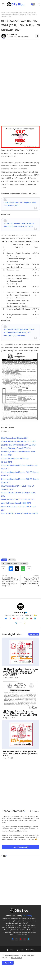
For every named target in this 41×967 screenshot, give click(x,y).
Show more (34, 634)
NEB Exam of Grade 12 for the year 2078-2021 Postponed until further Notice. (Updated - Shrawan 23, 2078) (20, 713)
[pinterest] (31, 618)
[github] (20, 623)
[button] (33, 4)
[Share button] (29, 568)
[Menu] (3, 4)
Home (3, 12)
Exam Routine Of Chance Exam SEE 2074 (18, 441)
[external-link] (22, 618)
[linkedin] (35, 618)
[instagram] (18, 618)
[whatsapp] (27, 618)
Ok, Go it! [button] (7, 963)
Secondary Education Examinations (19, 12)
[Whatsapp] (23, 568)
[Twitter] (17, 568)
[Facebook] (11, 568)
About (20, 950)
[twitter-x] (16, 939)
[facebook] (6, 618)
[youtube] (14, 618)
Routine (12, 560)
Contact (31, 950)
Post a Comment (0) (21, 847)
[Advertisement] (20, 62)
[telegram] (16, 623)
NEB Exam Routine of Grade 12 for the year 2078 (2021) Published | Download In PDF (20, 753)
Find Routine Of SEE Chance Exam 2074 (18, 500)
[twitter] (10, 618)
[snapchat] (25, 623)
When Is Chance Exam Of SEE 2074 (16, 503)
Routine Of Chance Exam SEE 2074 (16, 448)
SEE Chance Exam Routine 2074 (14, 438)
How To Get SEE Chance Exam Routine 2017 (19, 513)
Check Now (15, 958)
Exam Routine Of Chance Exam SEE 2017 (18, 445)
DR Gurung (19, 612)
